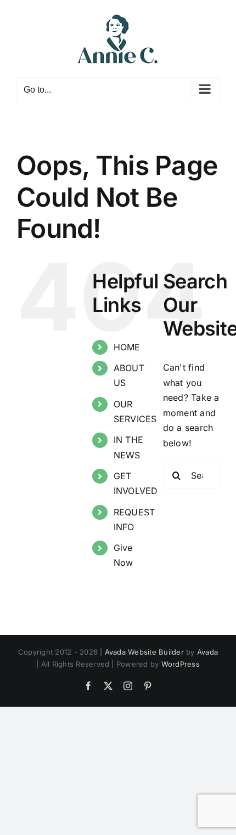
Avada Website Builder (144, 651)
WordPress (180, 664)
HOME (127, 347)
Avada (207, 651)
